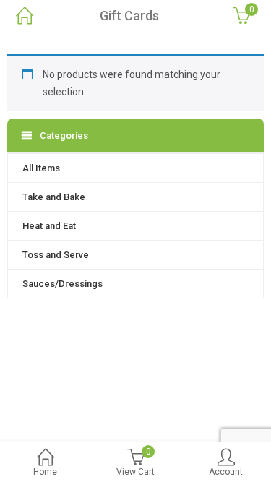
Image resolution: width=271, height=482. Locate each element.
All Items (41, 168)
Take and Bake (53, 196)
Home (45, 472)
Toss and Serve (55, 254)
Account (226, 472)
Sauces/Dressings (62, 283)
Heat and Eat (49, 225)
